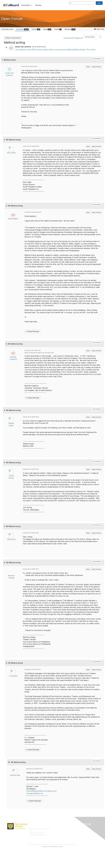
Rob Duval (11, 539)
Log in (99, 3)
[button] (27, 5)
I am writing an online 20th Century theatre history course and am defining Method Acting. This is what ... (56, 50)
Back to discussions (13, 38)
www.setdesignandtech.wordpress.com (41, 791)
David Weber (13, 219)
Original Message (33, 331)
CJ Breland (13, 676)
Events (57, 29)
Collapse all (77, 38)
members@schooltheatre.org (40, 837)
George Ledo (15, 775)
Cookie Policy (81, 836)
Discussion (22, 29)
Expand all (68, 38)
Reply (88, 66)
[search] (70, 3)
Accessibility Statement (84, 840)
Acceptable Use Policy (84, 838)
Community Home (7, 29)
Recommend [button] (97, 58)
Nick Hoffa (11, 153)
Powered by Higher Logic (52, 846)
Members (70, 29)
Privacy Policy (81, 832)
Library (36, 29)
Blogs (47, 29)
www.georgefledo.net (34, 793)
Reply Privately (96, 66)
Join (54, 829)
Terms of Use (81, 834)
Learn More (57, 831)
